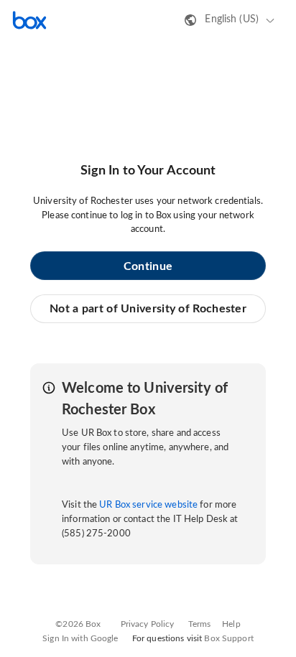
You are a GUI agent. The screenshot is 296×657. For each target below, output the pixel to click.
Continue (148, 266)
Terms (199, 624)
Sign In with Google (80, 638)
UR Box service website (148, 505)
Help (231, 624)
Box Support (228, 638)
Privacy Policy (148, 624)
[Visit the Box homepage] (29, 20)
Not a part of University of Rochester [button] (148, 308)
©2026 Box (78, 624)
